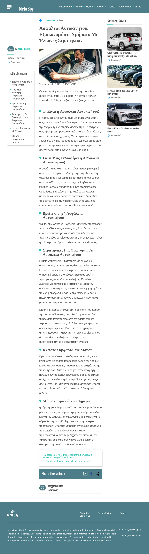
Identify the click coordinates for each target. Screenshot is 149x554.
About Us (84, 513)
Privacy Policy (104, 513)
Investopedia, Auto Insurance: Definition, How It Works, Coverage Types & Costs (67, 456)
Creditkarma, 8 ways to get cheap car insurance (67, 460)
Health (79, 6)
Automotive (65, 6)
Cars (61, 20)
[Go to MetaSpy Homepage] (26, 7)
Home (89, 6)
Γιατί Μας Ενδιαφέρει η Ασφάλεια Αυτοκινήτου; (18, 94)
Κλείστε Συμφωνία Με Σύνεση (21, 130)
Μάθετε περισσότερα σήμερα (18, 139)
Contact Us (85, 515)
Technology (125, 6)
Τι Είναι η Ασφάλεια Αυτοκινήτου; (22, 83)
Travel (138, 6)
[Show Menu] (9, 6)
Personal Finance (105, 6)
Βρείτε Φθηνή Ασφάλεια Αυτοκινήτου (19, 106)
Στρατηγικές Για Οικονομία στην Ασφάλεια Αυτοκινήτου (20, 119)
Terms (123, 513)
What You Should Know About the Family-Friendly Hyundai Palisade (122, 55)
